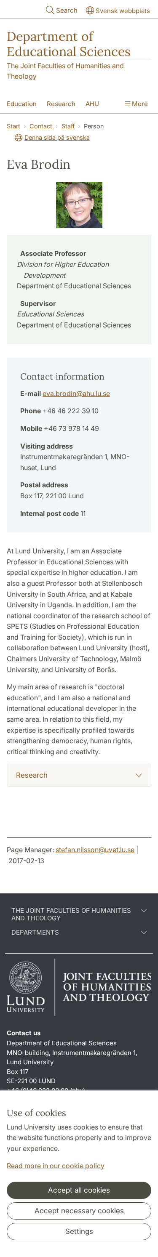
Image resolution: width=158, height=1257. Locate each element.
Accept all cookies (79, 1190)
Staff (68, 126)
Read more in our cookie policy (55, 1165)
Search (67, 10)
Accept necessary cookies (79, 1211)
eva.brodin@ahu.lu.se (76, 393)
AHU (92, 104)
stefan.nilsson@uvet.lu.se (95, 849)
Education (22, 104)
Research (61, 104)
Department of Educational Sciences (69, 43)
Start (13, 126)
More (139, 104)
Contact (40, 126)
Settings (79, 1231)
